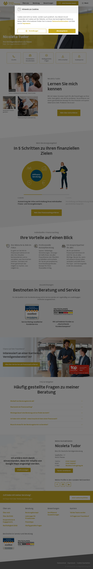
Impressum (26, 23)
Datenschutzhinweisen (60, 21)
